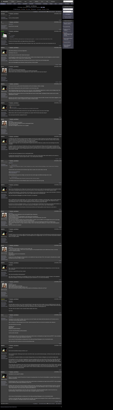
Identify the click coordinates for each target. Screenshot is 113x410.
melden (60, 20)
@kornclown (11, 24)
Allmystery (5, 1)
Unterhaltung (67, 3)
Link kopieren (3, 17)
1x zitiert (56, 64)
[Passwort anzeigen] (72, 12)
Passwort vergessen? (68, 16)
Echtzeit (13, 1)
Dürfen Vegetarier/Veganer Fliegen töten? (68, 39)
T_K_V (2, 160)
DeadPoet (2, 47)
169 (49, 11)
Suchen (44, 9)
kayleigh (2, 31)
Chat (42, 1)
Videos (30, 1)
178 (52, 11)
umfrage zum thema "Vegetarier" (67, 30)
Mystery (19, 3)
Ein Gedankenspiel (67, 27)
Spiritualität (31, 3)
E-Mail (44, 7)
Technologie (45, 3)
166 (44, 11)
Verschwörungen (38, 3)
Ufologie (51, 3)
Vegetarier (29, 7)
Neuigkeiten (53, 1)
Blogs (25, 1)
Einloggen (68, 14)
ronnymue (3, 299)
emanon (2, 66)
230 (56, 11)
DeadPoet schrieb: (14, 165)
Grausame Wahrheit (67, 43)
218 (53, 11)
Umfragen (60, 3)
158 (42, 11)
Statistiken (36, 1)
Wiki (47, 1)
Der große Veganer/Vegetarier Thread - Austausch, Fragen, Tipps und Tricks (68, 35)
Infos (48, 9)
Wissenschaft (9, 3)
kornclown (3, 13)
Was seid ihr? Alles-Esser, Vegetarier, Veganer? (68, 23)
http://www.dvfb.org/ (13, 172)
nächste (59, 11)
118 (41, 11)
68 (39, 11)
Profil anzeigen (3, 40)
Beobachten (34, 9)
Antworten (39, 9)
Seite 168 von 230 (4, 11)
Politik (15, 3)
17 (1, 22)
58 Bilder (23, 9)
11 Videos (28, 9)
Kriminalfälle (25, 3)
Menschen (3, 3)
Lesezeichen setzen (4, 18)
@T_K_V (10, 186)
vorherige (35, 11)
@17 (9, 15)
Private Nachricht (4, 25)
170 (50, 11)
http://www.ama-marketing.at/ (15, 171)
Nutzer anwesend (68, 6)
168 (47, 11)
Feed (41, 7)
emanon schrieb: (14, 107)
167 (45, 11)
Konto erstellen (68, 17)
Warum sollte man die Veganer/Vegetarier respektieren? (68, 46)
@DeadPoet (11, 68)
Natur (56, 3)
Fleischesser (34, 7)
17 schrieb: (13, 35)
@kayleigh (12, 36)
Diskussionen (19, 1)
